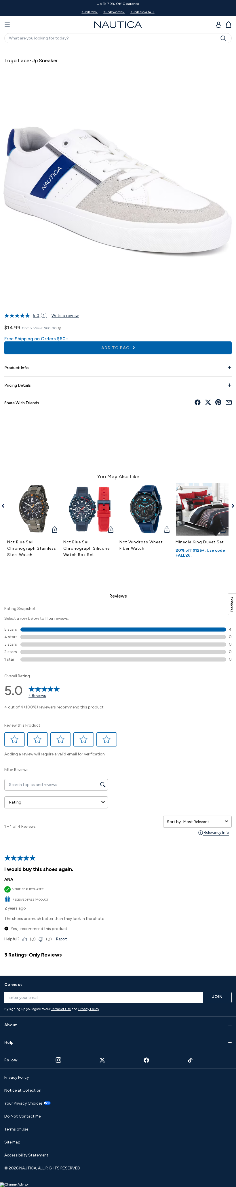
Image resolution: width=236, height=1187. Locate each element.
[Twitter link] (102, 1060)
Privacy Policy (88, 1009)
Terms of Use (61, 1009)
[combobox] (203, 821)
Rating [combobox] (15, 802)
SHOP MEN (104, 12)
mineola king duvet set (200, 542)
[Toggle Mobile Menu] (7, 24)
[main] (118, 509)
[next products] (231, 506)
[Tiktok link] (190, 1060)
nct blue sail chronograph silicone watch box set (86, 548)
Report (61, 939)
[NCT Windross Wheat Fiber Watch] (146, 509)
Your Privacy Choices (23, 1103)
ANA (8, 879)
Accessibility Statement (26, 1155)
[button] (14, 739)
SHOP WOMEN (129, 12)
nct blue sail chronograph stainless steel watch (31, 548)
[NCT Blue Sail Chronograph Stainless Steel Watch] (33, 509)
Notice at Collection (22, 1090)
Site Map (12, 1142)
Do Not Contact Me (22, 1116)
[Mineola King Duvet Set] (202, 509)
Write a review (65, 315)
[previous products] (5, 506)
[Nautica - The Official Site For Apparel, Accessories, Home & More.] (118, 24)
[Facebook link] (146, 1060)
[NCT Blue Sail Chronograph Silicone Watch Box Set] (90, 509)
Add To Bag (116, 347)
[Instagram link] (58, 1060)
